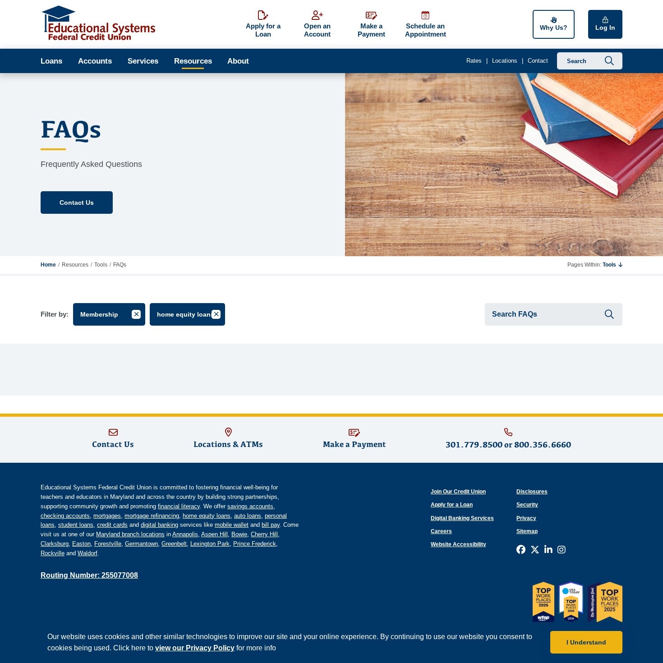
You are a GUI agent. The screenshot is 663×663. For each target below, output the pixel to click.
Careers (441, 531)
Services (143, 61)
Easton (81, 543)
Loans (51, 61)
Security (527, 505)
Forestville (107, 543)
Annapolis (185, 534)
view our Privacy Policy (195, 648)
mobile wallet (232, 524)
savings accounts (250, 506)
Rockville (52, 553)
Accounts (95, 61)
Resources (193, 61)
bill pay (271, 524)
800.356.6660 (542, 444)
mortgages (107, 515)
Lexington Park (210, 543)
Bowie (239, 534)
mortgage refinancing (151, 515)
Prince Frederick (254, 543)
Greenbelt (174, 543)
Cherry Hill (264, 534)
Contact (538, 60)
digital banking (159, 524)
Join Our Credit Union (458, 491)
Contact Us (77, 202)
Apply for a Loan (452, 505)
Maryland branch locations (130, 534)
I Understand (586, 642)
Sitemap (527, 531)
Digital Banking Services (462, 518)
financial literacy (179, 506)
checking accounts (65, 515)
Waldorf (87, 553)
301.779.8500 (474, 444)
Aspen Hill (214, 534)
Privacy (526, 518)
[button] (612, 265)
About (238, 61)
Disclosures (532, 491)
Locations (504, 60)
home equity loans (206, 515)
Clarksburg (55, 543)
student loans (75, 524)
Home (48, 265)
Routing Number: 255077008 (89, 575)
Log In (605, 27)
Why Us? (553, 27)
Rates (474, 60)
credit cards (112, 524)
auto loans (247, 515)
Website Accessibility (458, 544)
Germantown (141, 543)
